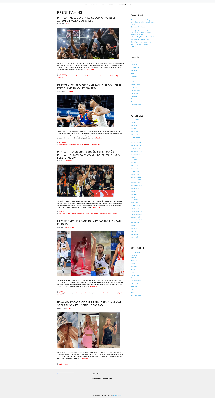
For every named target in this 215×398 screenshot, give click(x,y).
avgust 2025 (135, 154)
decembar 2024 (136, 177)
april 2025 (134, 165)
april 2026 (134, 131)
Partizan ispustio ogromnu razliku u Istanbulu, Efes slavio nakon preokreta (89, 87)
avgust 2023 (135, 223)
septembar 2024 (136, 185)
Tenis (102, 5)
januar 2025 (135, 174)
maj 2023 (134, 231)
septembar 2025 (136, 151)
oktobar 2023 (135, 217)
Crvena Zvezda (122, 5)
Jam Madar (102, 213)
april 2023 (134, 234)
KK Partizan (62, 74)
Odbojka (134, 87)
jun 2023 (134, 228)
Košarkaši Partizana (99, 76)
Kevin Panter (85, 76)
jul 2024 (133, 191)
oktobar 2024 (135, 183)
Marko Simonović (98, 293)
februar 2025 (135, 171)
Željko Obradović (95, 144)
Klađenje (134, 70)
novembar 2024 (136, 180)
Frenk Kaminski (77, 76)
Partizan (111, 5)
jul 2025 (133, 157)
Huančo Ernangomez (79, 293)
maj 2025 (134, 163)
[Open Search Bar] (130, 5)
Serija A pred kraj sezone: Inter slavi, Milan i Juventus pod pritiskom (141, 44)
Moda (133, 79)
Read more (90, 69)
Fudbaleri (134, 65)
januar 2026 (135, 140)
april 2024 (134, 200)
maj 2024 (134, 197)
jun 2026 (134, 125)
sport (107, 76)
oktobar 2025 (135, 148)
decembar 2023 (136, 211)
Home (86, 5)
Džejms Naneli (63, 76)
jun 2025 (134, 160)
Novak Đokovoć (136, 84)
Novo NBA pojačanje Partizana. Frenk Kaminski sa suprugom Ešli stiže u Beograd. (89, 304)
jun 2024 (134, 194)
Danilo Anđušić (72, 213)
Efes (60, 144)
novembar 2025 (136, 145)
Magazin (134, 76)
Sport (133, 99)
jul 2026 (133, 123)
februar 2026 (135, 137)
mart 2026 (134, 134)
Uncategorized (136, 104)
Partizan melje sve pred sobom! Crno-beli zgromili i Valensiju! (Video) (86, 19)
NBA (132, 82)
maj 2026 (134, 128)
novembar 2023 (136, 214)
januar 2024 (135, 208)
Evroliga (70, 76)
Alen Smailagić (63, 213)
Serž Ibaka (114, 293)
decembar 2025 (136, 143)
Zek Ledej (112, 76)
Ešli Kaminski (68, 365)
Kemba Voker (88, 293)
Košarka (93, 5)
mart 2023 (134, 237)
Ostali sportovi (136, 90)
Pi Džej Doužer (107, 293)
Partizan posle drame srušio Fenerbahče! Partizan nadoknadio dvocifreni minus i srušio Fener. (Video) (88, 154)
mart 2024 (134, 203)
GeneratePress (117, 395)
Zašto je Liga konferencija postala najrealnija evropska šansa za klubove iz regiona (142, 32)
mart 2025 (134, 168)
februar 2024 (135, 205)
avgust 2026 (135, 120)
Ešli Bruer (61, 365)
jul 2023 (133, 225)
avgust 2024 (135, 188)
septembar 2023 (136, 220)
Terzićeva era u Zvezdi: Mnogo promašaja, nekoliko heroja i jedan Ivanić (142, 22)
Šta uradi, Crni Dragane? (139, 27)
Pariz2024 (134, 93)
